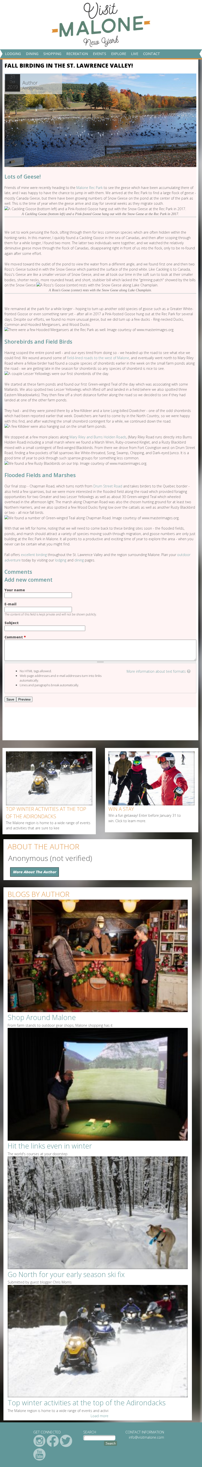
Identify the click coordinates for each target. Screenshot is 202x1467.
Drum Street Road (107, 486)
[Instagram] (39, 1441)
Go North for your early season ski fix (66, 1274)
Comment (15, 637)
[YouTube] (39, 1454)
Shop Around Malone (42, 1017)
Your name (14, 590)
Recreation (77, 53)
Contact (151, 53)
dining (79, 560)
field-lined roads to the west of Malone (98, 357)
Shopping (52, 53)
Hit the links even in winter (50, 1146)
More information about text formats (156, 671)
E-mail (10, 604)
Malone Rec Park (89, 187)
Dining (32, 53)
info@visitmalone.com (146, 1437)
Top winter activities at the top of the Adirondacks (46, 813)
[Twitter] (66, 1441)
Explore (118, 53)
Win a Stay (121, 809)
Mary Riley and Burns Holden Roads (97, 437)
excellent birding (34, 554)
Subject (11, 622)
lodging (60, 560)
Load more (99, 1415)
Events (99, 53)
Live (134, 53)
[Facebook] (53, 1441)
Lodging (13, 53)
